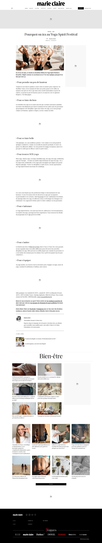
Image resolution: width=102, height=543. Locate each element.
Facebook (32, 309)
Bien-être (51, 357)
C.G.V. (14, 524)
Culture (37, 8)
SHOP (81, 8)
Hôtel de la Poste (34, 247)
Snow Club (69, 8)
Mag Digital (61, 8)
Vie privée (45, 520)
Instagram (40, 309)
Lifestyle (43, 8)
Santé (54, 8)
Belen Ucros (52, 38)
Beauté (31, 8)
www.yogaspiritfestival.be (44, 297)
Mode (26, 8)
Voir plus (51, 484)
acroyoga (41, 196)
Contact (30, 524)
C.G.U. (14, 520)
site (30, 214)
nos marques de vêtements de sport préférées (43, 303)
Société (49, 8)
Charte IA (30, 520)
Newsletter (88, 8)
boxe (47, 147)
